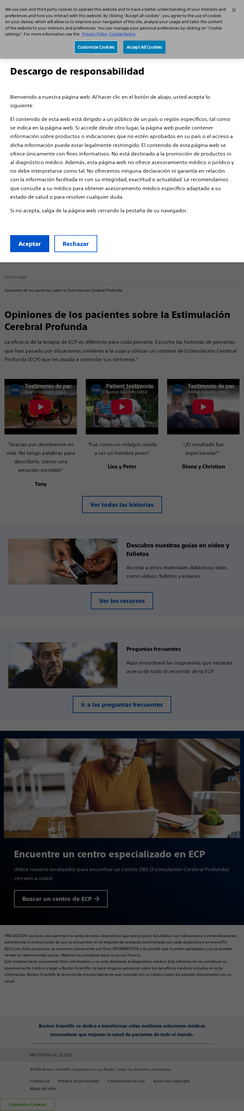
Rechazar (76, 244)
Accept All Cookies (144, 47)
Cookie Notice (122, 34)
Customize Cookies (96, 47)
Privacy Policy (95, 34)
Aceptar (29, 244)
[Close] (234, 10)
